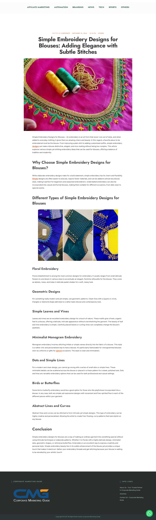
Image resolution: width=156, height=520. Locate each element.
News (91, 7)
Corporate (65, 33)
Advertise (123, 494)
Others (125, 7)
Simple (35, 179)
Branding (78, 7)
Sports (112, 7)
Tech (101, 7)
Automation (61, 7)
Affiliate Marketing (38, 7)
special (59, 351)
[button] (149, 513)
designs (35, 146)
